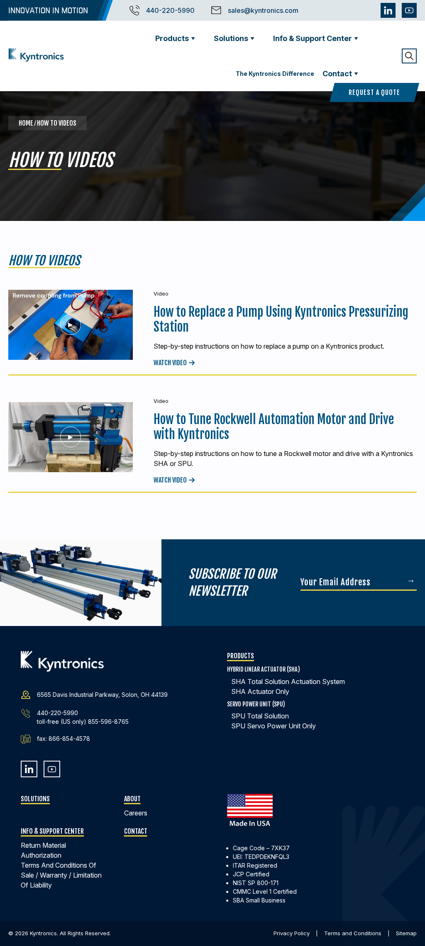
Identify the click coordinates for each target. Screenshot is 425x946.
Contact (337, 73)
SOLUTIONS (35, 799)
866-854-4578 (69, 738)
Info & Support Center (312, 38)
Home (26, 123)
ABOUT (132, 799)
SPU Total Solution (260, 716)
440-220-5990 (170, 10)
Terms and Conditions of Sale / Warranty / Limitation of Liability (61, 875)
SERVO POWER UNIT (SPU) (256, 704)
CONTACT (135, 831)
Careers (135, 813)
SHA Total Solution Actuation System (288, 681)
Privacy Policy (292, 933)
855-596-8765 (108, 721)
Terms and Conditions (352, 933)
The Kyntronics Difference (275, 73)
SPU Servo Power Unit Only (273, 726)
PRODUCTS (240, 656)
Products (172, 38)
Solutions (231, 38)
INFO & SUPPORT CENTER (52, 831)
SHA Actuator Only (260, 691)
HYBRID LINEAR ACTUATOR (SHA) (263, 669)
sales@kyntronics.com (263, 10)
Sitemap (406, 933)
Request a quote (374, 92)
